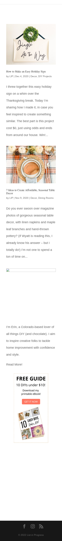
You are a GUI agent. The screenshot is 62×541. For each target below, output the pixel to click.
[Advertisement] (31, 479)
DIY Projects (45, 76)
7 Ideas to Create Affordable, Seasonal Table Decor (30, 191)
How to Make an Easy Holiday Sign (26, 71)
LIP (11, 76)
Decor (33, 76)
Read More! (14, 364)
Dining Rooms (46, 197)
